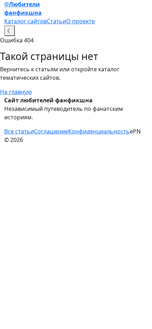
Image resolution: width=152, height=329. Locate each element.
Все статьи (19, 131)
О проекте (80, 21)
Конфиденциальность (99, 131)
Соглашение (51, 131)
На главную (16, 92)
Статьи (56, 21)
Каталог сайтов (25, 21)
